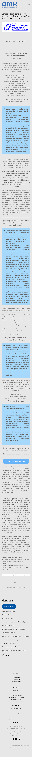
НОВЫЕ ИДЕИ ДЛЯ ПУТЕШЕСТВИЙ (16, 701)
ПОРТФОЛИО (16, 690)
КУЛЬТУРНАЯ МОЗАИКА (16, 693)
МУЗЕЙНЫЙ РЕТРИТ (16, 699)
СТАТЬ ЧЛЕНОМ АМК (16, 708)
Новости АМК (6, 615)
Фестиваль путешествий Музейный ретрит (15, 622)
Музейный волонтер (8, 625)
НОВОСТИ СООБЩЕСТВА (16, 713)
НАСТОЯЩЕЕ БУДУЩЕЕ (9, 618)
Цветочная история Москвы (11, 647)
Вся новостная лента (8, 611)
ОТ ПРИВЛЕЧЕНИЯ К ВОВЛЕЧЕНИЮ (16, 697)
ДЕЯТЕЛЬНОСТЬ (16, 679)
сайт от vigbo (16, 752)
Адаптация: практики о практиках (12, 640)
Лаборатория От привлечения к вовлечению (16, 636)
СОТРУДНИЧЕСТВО (16, 681)
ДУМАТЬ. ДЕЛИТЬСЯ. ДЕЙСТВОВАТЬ (13, 629)
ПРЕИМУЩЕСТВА (16, 710)
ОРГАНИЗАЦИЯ (16, 677)
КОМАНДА (16, 683)
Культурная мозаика (8, 633)
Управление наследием (9, 643)
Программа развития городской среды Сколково (14, 651)
